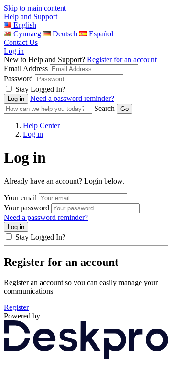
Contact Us (21, 42)
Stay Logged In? (40, 89)
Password (18, 79)
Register (16, 307)
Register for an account (122, 59)
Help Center (41, 125)
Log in (14, 51)
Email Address (26, 69)
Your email (20, 198)
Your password (26, 208)
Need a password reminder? (72, 98)
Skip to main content (35, 8)
